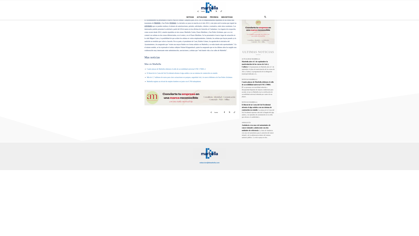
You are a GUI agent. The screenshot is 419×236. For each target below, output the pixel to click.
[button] (265, 17)
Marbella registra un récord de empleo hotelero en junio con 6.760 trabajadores (174, 81)
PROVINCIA (214, 17)
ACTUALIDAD (202, 17)
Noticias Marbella (249, 79)
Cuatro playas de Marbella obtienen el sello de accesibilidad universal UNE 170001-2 (176, 69)
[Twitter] (229, 112)
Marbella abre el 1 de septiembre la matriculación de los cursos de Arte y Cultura (255, 64)
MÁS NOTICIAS (227, 17)
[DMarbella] (209, 7)
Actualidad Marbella (251, 59)
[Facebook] (224, 112)
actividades (148, 26)
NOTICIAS (190, 17)
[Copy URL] (234, 112)
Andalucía (246, 122)
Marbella (157, 23)
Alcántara (172, 23)
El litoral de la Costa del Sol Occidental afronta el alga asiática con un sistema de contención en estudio (182, 73)
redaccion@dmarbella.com (209, 162)
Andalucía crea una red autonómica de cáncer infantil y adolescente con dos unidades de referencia (256, 127)
